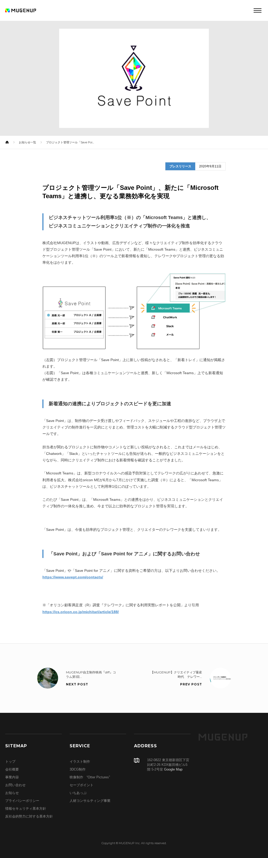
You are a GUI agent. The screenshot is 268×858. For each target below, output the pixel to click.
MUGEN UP (223, 737)
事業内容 (12, 777)
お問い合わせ (15, 785)
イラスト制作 (80, 761)
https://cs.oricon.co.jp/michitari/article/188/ (80, 612)
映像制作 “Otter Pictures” (90, 777)
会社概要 (12, 769)
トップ (10, 761)
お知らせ (12, 793)
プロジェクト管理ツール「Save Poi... (70, 142)
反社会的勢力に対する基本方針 (29, 816)
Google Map (173, 769)
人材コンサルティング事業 (90, 801)
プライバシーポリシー (22, 801)
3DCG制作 (78, 769)
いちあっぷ (78, 793)
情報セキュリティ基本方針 (25, 808)
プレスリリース (180, 166)
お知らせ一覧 (27, 142)
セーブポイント (81, 785)
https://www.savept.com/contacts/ (72, 577)
